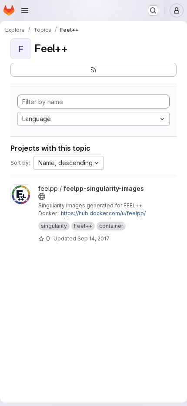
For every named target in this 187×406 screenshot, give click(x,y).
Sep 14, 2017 (93, 238)
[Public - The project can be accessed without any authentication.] (41, 196)
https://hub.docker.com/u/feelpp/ (103, 213)
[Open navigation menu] (25, 10)
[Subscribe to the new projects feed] (93, 70)
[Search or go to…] (153, 10)
